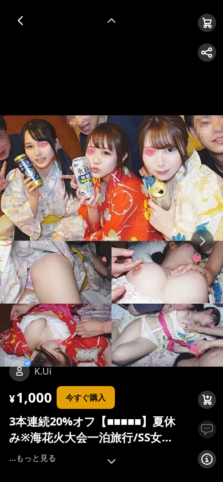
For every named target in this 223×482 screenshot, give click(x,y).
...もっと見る (32, 457)
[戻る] (20, 20)
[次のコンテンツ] (111, 461)
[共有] (207, 52)
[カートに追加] (207, 399)
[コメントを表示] (207, 429)
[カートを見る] (207, 23)
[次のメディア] (202, 241)
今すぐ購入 (86, 397)
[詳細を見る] (207, 459)
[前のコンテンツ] (111, 20)
